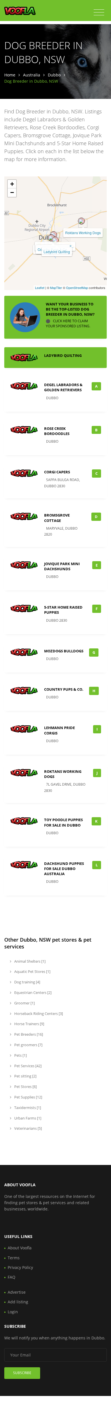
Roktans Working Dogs (83, 232)
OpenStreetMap (77, 287)
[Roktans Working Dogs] (81, 221)
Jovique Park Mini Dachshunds (62, 566)
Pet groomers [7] (27, 1044)
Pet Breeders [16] (28, 1034)
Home (9, 75)
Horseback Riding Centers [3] (38, 1013)
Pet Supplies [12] (27, 1097)
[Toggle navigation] (99, 12)
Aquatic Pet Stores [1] (31, 971)
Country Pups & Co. (63, 689)
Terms (14, 1257)
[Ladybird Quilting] (55, 240)
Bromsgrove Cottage (57, 518)
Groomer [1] (24, 1003)
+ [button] (12, 184)
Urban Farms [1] (27, 1118)
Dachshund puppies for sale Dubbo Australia (64, 868)
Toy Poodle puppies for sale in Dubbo (63, 822)
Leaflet (39, 287)
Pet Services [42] (27, 1065)
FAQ (11, 1277)
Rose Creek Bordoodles (56, 431)
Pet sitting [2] (24, 1076)
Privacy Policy (20, 1267)
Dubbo (54, 75)
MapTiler (56, 287)
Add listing (18, 1301)
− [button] (12, 192)
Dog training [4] (26, 982)
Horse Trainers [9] (28, 1023)
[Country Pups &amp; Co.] (51, 237)
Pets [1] (20, 1055)
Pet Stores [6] (25, 1086)
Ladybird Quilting (57, 251)
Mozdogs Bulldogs (63, 651)
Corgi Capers (57, 472)
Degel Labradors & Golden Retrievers (63, 387)
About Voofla (20, 1247)
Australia (31, 75)
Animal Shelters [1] (29, 961)
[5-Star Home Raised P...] (53, 234)
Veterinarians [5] (27, 1128)
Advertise (17, 1292)
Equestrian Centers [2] (32, 992)
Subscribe (22, 1372)
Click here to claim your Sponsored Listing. (68, 323)
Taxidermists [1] (27, 1107)
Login (13, 1311)
